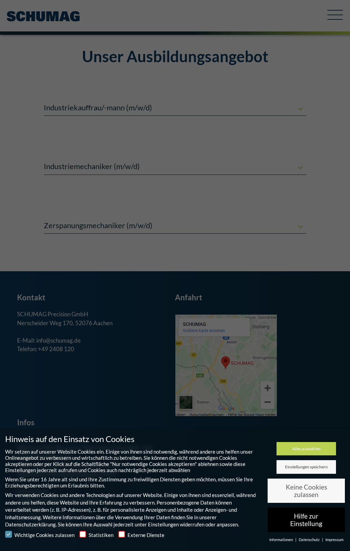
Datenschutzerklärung (30, 524)
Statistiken (101, 535)
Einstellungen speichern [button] (306, 466)
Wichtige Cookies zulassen (44, 535)
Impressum (334, 539)
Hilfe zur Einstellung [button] (306, 519)
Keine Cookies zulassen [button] (306, 490)
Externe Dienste (145, 535)
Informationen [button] (281, 539)
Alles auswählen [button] (306, 448)
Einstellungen (163, 524)
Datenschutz (309, 539)
